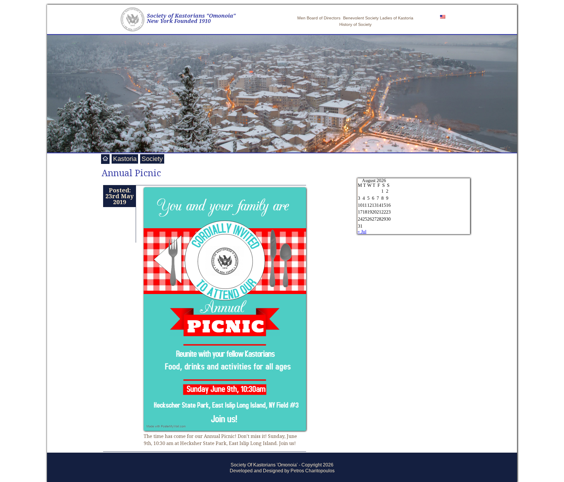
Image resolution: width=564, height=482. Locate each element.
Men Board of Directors (318, 18)
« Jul (361, 231)
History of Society (355, 24)
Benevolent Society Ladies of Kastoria (378, 18)
